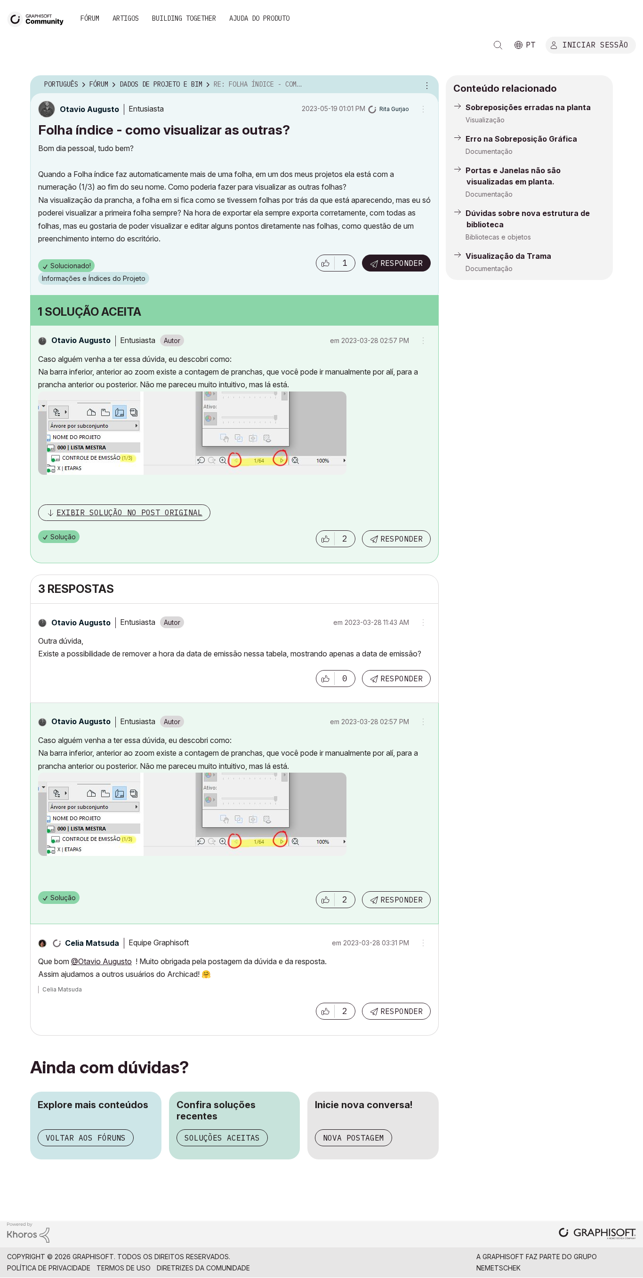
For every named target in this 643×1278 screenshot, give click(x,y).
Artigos (126, 18)
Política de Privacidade (48, 1268)
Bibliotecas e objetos (498, 237)
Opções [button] (425, 84)
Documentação (489, 151)
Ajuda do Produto (259, 18)
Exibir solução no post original (129, 512)
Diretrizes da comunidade (203, 1268)
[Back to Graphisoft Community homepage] (38, 18)
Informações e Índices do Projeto (93, 278)
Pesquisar (498, 45)
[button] (325, 263)
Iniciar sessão (595, 44)
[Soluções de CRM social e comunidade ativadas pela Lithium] (28, 1232)
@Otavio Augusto (101, 961)
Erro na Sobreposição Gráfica (521, 139)
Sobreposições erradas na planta (528, 107)
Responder (401, 263)
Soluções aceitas (222, 1137)
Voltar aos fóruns (86, 1137)
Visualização (485, 120)
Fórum (89, 18)
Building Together (184, 18)
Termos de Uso (123, 1268)
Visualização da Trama (508, 256)
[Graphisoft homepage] (597, 1234)
